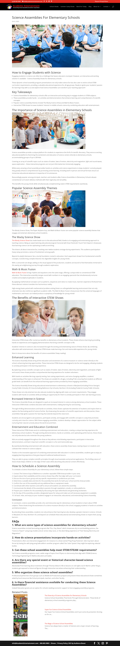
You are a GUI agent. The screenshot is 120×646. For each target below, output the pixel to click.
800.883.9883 (44, 643)
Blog (90, 6)
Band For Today (81, 6)
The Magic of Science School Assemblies (59, 624)
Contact (105, 6)
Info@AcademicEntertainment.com (25, 643)
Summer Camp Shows (67, 6)
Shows (53, 643)
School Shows (54, 6)
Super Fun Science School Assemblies (58, 609)
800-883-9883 (17, 1)
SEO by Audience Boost (77, 643)
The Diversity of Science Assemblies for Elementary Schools (66, 595)
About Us (96, 6)
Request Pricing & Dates (101, 1)
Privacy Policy (62, 643)
